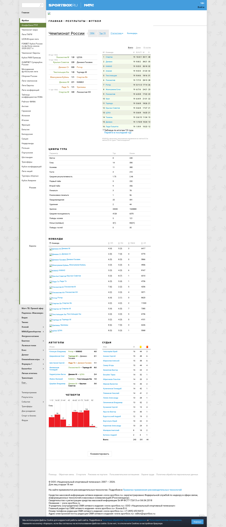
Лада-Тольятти (112, 127)
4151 (143, 319)
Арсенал (25, 251)
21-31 (145, 99)
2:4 (95, 374)
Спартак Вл (67, 303)
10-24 (145, 122)
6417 (143, 248)
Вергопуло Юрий (110, 421)
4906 (143, 265)
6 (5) (110, 259)
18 (141, 430)
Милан (25, 278)
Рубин (25, 229)
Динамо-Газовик (73, 259)
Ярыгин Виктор (109, 412)
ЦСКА (33, 238)
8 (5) (120, 259)
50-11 (145, 57)
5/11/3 (139, 85)
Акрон (25, 193)
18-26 (145, 103)
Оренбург (25, 220)
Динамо (109, 62)
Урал (108, 99)
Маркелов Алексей (111, 361)
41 (141, 393)
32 (149, 66)
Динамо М (33, 202)
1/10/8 (139, 122)
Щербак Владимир (57, 384)
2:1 (95, 356)
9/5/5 (138, 66)
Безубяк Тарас (109, 375)
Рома (33, 287)
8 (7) (120, 276)
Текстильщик (111, 76)
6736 (143, 314)
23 (149, 94)
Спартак (33, 229)
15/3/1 (139, 57)
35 (149, 62)
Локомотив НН (71, 292)
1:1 (95, 363)
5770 (143, 254)
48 (149, 57)
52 (141, 402)
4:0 (95, 351)
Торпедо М (66, 319)
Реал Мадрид (25, 287)
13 (104, 113)
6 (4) (110, 298)
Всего (130, 48)
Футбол (25, 20)
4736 (143, 281)
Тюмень (109, 117)
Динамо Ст (66, 254)
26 (149, 85)
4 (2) (110, 292)
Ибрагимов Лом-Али (111, 379)
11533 (143, 303)
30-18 (145, 66)
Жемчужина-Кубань (77, 265)
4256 (143, 287)
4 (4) (110, 248)
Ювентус (33, 296)
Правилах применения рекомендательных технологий (152, 489)
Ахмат (33, 193)
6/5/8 (138, 94)
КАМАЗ (109, 66)
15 (149, 117)
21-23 (145, 71)
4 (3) (120, 270)
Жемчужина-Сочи (113, 89)
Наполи (33, 278)
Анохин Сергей (109, 356)
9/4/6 (138, 76)
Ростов (33, 220)
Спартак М (66, 309)
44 (141, 351)
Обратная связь (66, 474)
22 (149, 99)
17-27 (145, 108)
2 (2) (120, 287)
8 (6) (110, 325)
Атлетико (33, 251)
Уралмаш (64, 325)
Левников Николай (111, 393)
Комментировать (99, 453)
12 (104, 108)
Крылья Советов (33, 211)
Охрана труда (147, 474)
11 (104, 103)
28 (149, 80)
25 (149, 89)
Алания (109, 71)
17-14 (145, 85)
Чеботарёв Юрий (110, 351)
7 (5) (120, 325)
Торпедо (109, 103)
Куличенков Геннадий (112, 389)
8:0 (95, 368)
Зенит (41, 202)
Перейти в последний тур (117, 132)
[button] (67, 33)
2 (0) (110, 254)
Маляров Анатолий (111, 430)
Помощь (53, 474)
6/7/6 (138, 89)
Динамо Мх (25, 202)
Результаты (76, 21)
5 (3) (120, 248)
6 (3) (110, 281)
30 (141, 412)
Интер (41, 260)
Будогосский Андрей (112, 416)
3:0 (95, 384)
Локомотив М (70, 287)
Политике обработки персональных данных (124, 520)
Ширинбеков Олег (57, 356)
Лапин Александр (110, 398)
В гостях (147, 48)
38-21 (145, 62)
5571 (143, 292)
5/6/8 (138, 103)
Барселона (25, 260)
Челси (41, 287)
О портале (81, 474)
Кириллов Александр (112, 426)
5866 (143, 259)
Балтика (41, 193)
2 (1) (120, 298)
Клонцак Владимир (57, 351)
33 (141, 379)
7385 (143, 309)
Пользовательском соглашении (165, 520)
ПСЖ (41, 278)
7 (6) (110, 287)
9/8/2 (138, 62)
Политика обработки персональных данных (177, 474)
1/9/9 (138, 127)
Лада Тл (63, 281)
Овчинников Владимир (112, 402)
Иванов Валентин (110, 384)
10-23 (145, 127)
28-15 (145, 80)
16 (104, 127)
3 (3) (110, 265)
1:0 (95, 379)
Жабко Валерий (56, 379)
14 (104, 117)
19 (134, 57)
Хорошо (197, 522)
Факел (41, 229)
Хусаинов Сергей (110, 407)
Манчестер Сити (33, 269)
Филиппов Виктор (110, 370)
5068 (143, 330)
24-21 (145, 89)
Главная (25, 12)
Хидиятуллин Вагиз (57, 374)
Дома (138, 48)
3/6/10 (139, 117)
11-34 (145, 117)
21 (149, 103)
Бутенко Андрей (110, 435)
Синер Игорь (108, 365)
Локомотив (41, 211)
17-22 (145, 94)
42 (141, 389)
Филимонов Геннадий (54, 369)
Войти (201, 7)
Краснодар (25, 211)
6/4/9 (138, 99)
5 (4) (120, 281)
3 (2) (110, 319)
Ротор (108, 85)
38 (141, 361)
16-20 (145, 113)
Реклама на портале (97, 474)
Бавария (41, 251)
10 (104, 99)
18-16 (145, 76)
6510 (143, 276)
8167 (143, 270)
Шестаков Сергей (56, 363)
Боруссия (33, 260)
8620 (143, 298)
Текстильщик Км (73, 314)
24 (141, 426)
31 (149, 76)
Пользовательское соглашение (124, 474)
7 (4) (120, 254)
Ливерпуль (25, 269)
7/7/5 (138, 80)
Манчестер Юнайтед (41, 269)
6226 (143, 325)
